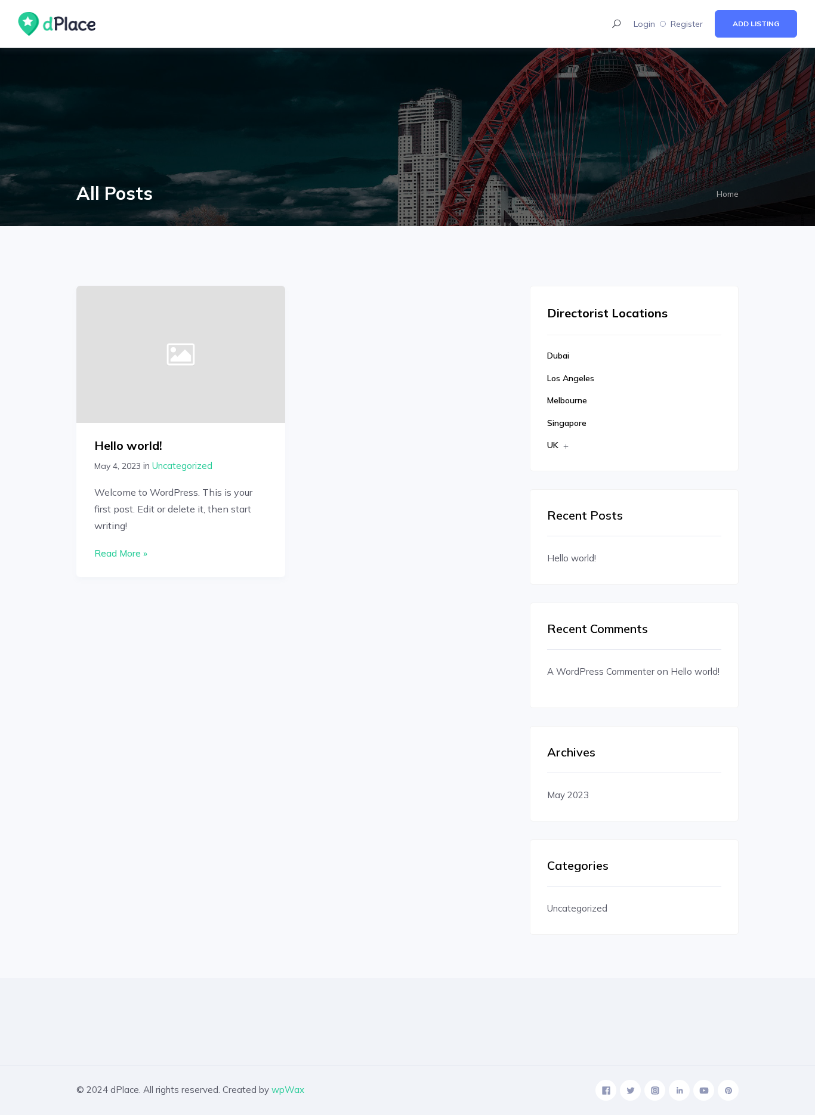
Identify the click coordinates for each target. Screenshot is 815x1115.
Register (687, 23)
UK (552, 445)
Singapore (566, 423)
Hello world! (128, 445)
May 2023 (568, 795)
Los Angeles (570, 378)
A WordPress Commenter (601, 671)
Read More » (120, 553)
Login (644, 23)
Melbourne (567, 400)
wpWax (287, 1089)
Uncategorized (182, 465)
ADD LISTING (756, 23)
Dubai (558, 355)
